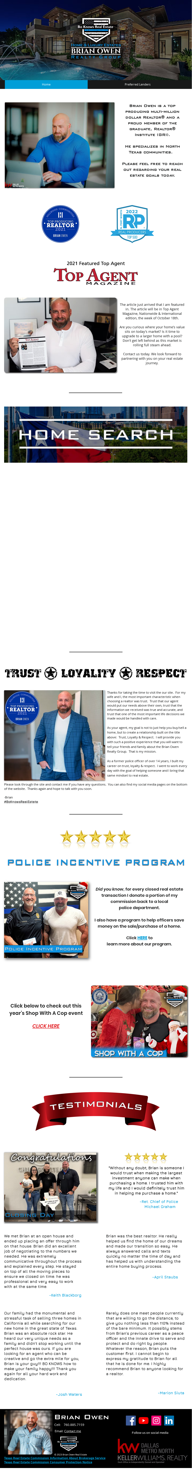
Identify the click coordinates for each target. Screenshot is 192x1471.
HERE (142, 938)
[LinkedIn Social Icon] (169, 1421)
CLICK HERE (46, 1026)
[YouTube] (144, 1421)
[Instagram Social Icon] (156, 1421)
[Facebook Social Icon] (131, 1421)
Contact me (72, 1431)
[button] (46, 920)
